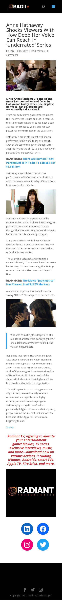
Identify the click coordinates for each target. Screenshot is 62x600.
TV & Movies (38, 50)
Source (10, 427)
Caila (12, 50)
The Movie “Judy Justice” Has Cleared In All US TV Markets (30, 282)
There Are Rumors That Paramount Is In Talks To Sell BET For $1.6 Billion (30, 163)
